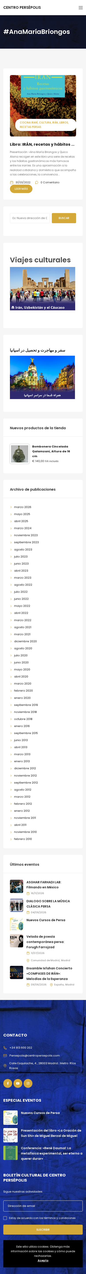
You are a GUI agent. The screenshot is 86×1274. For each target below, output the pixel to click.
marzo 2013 (22, 754)
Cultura (45, 122)
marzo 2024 (23, 528)
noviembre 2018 (25, 712)
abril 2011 (20, 825)
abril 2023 (21, 571)
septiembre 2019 (26, 705)
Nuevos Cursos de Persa (45, 920)
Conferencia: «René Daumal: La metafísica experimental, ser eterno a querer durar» (51, 1153)
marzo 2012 (22, 797)
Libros (63, 122)
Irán (55, 122)
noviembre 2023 (26, 535)
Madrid (65, 960)
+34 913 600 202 (20, 1048)
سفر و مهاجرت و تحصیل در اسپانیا (37, 350)
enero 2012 (22, 811)
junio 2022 (21, 599)
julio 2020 (21, 655)
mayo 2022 (22, 606)
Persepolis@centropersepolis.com (34, 1055)
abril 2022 (21, 613)
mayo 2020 (22, 669)
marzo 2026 (22, 507)
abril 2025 (21, 521)
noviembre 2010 (25, 832)
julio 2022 (21, 592)
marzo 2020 (22, 683)
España (59, 984)
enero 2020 (22, 698)
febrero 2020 (23, 691)
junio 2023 (21, 564)
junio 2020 (21, 662)
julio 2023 (21, 556)
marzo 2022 (22, 620)
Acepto (43, 1260)
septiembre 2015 (26, 733)
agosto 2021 (22, 627)
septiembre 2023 (26, 542)
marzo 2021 (22, 634)
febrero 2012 (23, 804)
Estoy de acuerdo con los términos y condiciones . (43, 1218)
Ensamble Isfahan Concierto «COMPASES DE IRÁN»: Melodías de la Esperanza (49, 973)
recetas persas (30, 127)
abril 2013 (20, 747)
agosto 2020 (23, 648)
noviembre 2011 (25, 818)
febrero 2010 (23, 839)
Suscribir (43, 1230)
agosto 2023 (23, 549)
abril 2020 (21, 676)
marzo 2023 (22, 578)
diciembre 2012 (25, 768)
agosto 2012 (22, 790)
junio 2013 (21, 740)
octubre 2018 (23, 719)
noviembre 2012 (25, 775)
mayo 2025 (22, 514)
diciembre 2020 (25, 641)
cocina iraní (29, 122)
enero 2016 (22, 726)
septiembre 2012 (26, 783)
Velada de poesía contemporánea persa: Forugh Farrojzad (45, 941)
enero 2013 (22, 761)
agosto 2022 (23, 585)
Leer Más (21, 189)
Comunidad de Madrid (45, 960)
